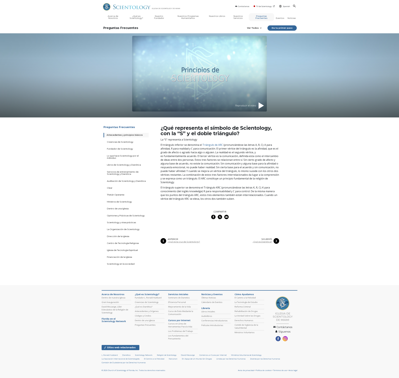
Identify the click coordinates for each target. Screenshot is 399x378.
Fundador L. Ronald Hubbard (148, 297)
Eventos (280, 18)
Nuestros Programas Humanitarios (188, 17)
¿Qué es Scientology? (136, 17)
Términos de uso (280, 370)
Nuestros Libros (217, 16)
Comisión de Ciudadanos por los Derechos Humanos (124, 362)
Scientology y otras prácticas (121, 222)
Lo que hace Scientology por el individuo (123, 157)
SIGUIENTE (266, 239)
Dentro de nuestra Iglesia (113, 297)
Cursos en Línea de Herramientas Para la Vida (180, 325)
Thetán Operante (115, 194)
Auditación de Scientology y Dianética (126, 181)
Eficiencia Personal (177, 302)
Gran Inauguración (110, 302)
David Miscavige (188, 355)
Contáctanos (243, 6)
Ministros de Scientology (119, 201)
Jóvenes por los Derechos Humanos (265, 359)
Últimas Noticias (208, 297)
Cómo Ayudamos (244, 294)
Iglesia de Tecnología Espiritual (122, 250)
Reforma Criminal (243, 306)
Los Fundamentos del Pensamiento (178, 337)
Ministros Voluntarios (245, 332)
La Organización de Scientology (123, 229)
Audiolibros (206, 316)
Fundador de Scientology (120, 148)
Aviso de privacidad (246, 370)
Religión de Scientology (166, 355)
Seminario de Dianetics (179, 297)
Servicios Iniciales (178, 294)
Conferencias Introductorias (214, 320)
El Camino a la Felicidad (245, 297)
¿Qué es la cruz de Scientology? (184, 242)
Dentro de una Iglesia (118, 208)
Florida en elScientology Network (114, 320)
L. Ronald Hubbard (110, 355)
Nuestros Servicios (238, 17)
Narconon (173, 359)
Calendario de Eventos (211, 302)
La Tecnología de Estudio (246, 302)
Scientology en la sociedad (121, 264)
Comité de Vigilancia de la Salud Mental (246, 326)
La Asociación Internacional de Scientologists (120, 359)
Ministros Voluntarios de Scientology (246, 355)
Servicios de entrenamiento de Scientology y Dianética (123, 173)
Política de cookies (263, 370)
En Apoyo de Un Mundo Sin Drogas (197, 359)
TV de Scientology (264, 6)
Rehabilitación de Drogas (246, 311)
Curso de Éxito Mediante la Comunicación (180, 313)
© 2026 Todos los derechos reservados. (134, 370)
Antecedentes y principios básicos (125, 135)
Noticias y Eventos (212, 294)
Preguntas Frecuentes (261, 17)
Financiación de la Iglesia (119, 257)
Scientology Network (143, 355)
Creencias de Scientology (120, 142)
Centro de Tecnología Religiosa (123, 243)
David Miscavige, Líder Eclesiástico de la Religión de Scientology (115, 309)
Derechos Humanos (244, 320)
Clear (109, 188)
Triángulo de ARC (212, 145)
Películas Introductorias (212, 325)
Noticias (291, 18)
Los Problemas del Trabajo (180, 331)
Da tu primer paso (282, 28)
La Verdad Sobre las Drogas (247, 315)
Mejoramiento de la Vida (179, 306)
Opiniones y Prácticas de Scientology (126, 215)
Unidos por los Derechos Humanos (230, 359)
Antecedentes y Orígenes (147, 311)
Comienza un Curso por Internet (213, 355)
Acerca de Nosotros (113, 17)
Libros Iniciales (208, 311)
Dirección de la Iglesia (118, 236)
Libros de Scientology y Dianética (124, 165)
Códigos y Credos (143, 315)
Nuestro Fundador (159, 17)
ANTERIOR (173, 239)
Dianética (126, 355)
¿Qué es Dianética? (262, 242)
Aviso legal (293, 370)
